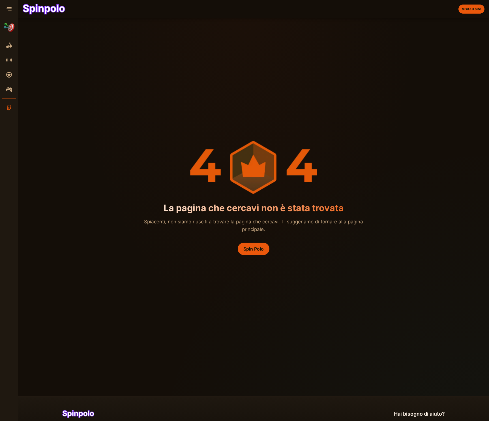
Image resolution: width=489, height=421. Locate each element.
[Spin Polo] (44, 9)
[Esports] (9, 89)
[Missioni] (9, 27)
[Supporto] (9, 107)
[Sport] (9, 75)
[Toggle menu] (9, 9)
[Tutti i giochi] (9, 45)
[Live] (9, 60)
